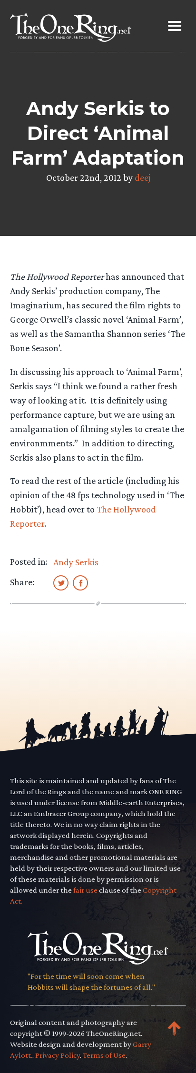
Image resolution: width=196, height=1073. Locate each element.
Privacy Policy (57, 1055)
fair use (85, 890)
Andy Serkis (75, 562)
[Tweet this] (61, 582)
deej (142, 177)
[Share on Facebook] (80, 582)
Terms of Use (104, 1055)
